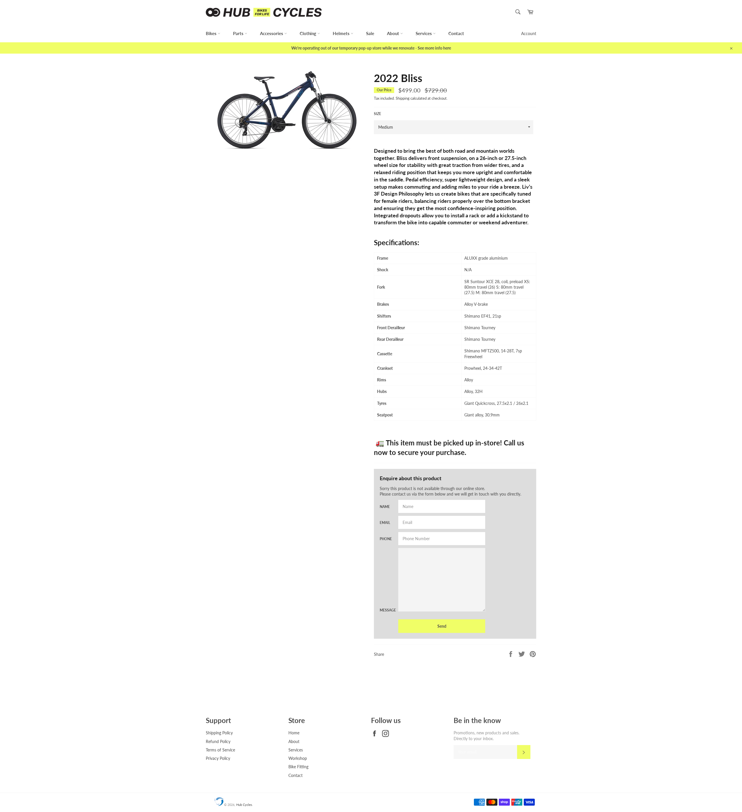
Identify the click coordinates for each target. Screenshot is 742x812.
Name (385, 507)
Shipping (403, 98)
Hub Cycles (244, 804)
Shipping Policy (219, 732)
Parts (239, 33)
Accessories (272, 33)
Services (424, 33)
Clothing (308, 33)
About (393, 33)
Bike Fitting (298, 766)
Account (528, 33)
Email (385, 522)
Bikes (212, 33)
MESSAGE (385, 610)
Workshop (297, 758)
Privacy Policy (218, 758)
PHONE (385, 539)
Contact (456, 33)
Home (293, 732)
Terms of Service (220, 749)
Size (377, 114)
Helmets (342, 33)
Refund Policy (218, 741)
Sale (370, 33)
